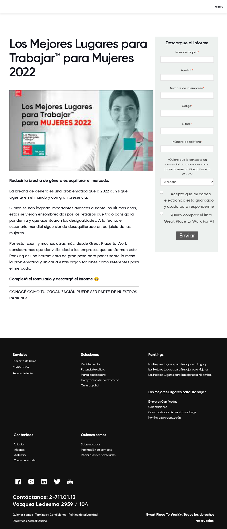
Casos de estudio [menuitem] (25, 460)
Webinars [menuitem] (20, 455)
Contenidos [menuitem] (23, 435)
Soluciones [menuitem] (90, 354)
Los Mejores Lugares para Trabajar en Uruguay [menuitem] (177, 364)
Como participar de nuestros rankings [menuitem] (172, 412)
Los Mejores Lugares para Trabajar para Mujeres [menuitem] (178, 369)
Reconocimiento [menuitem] (23, 373)
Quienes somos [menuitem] (93, 435)
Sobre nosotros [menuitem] (90, 444)
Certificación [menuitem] (21, 367)
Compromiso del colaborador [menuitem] (100, 380)
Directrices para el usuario (30, 521)
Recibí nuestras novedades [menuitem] (98, 455)
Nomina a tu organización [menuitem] (164, 417)
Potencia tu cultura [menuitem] (93, 369)
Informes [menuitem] (19, 449)
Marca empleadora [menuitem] (93, 374)
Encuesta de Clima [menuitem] (24, 360)
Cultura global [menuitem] (90, 385)
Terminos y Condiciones (50, 514)
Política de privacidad (83, 514)
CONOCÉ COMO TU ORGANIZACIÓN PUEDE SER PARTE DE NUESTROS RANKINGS (73, 294)
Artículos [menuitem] (19, 444)
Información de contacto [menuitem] (96, 449)
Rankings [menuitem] (156, 354)
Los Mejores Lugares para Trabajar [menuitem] (177, 392)
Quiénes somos (23, 514)
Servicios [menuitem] (20, 354)
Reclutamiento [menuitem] (90, 364)
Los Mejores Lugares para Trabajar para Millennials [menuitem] (180, 374)
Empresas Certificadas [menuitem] (162, 401)
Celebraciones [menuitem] (157, 407)
